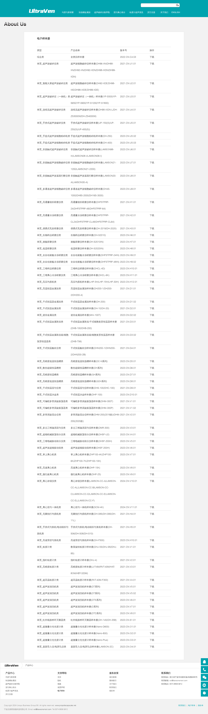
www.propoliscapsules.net (65, 705)
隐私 (59, 680)
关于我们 (164, 12)
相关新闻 (113, 677)
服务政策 (113, 673)
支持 (59, 677)
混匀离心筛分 (119, 12)
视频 (59, 684)
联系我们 (113, 687)
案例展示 (113, 680)
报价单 (112, 691)
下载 (152, 56)
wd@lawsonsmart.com (178, 680)
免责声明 (61, 687)
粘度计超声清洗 (136, 12)
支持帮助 (62, 673)
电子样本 (61, 691)
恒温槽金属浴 (85, 12)
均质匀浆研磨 (68, 12)
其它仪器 (151, 12)
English (175, 12)
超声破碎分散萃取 (102, 12)
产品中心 (10, 673)
